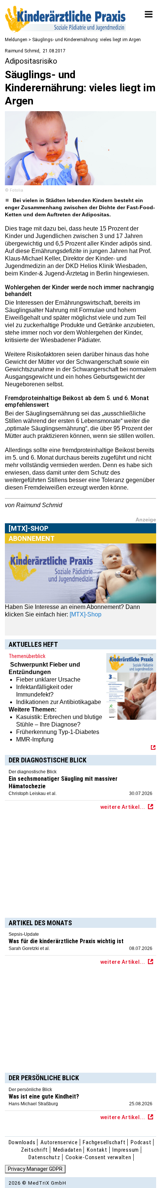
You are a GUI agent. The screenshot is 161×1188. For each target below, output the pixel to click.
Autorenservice (59, 1142)
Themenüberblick (27, 656)
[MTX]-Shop (29, 537)
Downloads (22, 1142)
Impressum (125, 1149)
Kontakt (97, 1149)
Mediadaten (67, 1149)
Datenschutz (44, 1157)
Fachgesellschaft (104, 1142)
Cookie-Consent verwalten (98, 1157)
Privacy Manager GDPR (35, 1169)
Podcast (141, 1142)
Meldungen (16, 39)
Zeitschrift (34, 1149)
